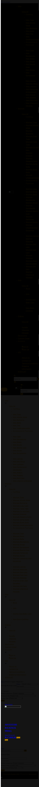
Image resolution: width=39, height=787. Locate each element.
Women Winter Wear (21, 500)
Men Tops (17, 414)
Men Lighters (18, 464)
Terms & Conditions (17, 672)
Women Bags (18, 536)
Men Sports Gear (19, 448)
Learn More (21, 8)
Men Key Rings (19, 462)
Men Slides (17, 442)
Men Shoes (17, 445)
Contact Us (13, 669)
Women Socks (19, 556)
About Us (13, 666)
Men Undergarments (21, 428)
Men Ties (16, 425)
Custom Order (11, 647)
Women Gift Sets (20, 586)
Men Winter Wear (20, 417)
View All (12, 406)
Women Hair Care (20, 575)
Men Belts (17, 423)
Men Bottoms (18, 420)
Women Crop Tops (20, 506)
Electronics (9, 644)
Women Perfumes (20, 553)
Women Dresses (19, 514)
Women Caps (18, 533)
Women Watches (20, 570)
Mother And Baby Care (22, 614)
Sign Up (13, 658)
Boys (15, 603)
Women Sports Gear (21, 550)
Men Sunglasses (19, 453)
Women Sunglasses (21, 547)
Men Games (18, 459)
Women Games (19, 567)
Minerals (12, 641)
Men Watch (17, 473)
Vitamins (12, 639)
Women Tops (18, 497)
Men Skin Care (18, 478)
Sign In (12, 655)
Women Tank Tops (21, 509)
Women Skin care (20, 572)
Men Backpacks (19, 439)
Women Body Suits (21, 522)
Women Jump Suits (21, 520)
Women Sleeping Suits (22, 517)
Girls (14, 608)
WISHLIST (9, 677)
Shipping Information (17, 675)
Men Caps (17, 437)
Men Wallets (18, 475)
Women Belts (18, 539)
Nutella (12, 636)
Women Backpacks (21, 542)
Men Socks (17, 450)
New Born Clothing (20, 619)
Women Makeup (20, 578)
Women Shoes (19, 545)
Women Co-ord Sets (21, 511)
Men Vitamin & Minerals (22, 481)
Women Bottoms (20, 503)
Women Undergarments (23, 525)
